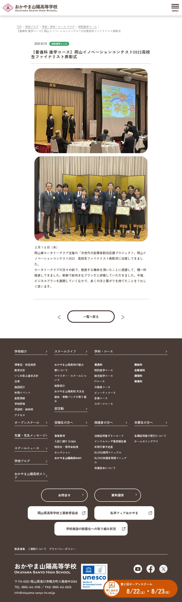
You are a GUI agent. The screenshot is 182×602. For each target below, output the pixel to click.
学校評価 (19, 403)
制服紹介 (59, 385)
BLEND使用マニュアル (107, 452)
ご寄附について (37, 549)
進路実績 (19, 398)
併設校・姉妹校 (23, 409)
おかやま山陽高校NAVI (67, 458)
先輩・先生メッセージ (30, 435)
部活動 (59, 409)
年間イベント (22, 392)
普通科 (98, 364)
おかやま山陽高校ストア (30, 476)
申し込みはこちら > (112, 591)
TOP (19, 26)
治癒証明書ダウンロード (109, 435)
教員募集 (19, 549)
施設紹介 (19, 387)
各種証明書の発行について (150, 435)
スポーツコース (103, 403)
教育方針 (19, 370)
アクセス (19, 415)
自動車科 (139, 370)
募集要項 (59, 435)
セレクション (62, 452)
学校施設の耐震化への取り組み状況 (91, 528)
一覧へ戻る (91, 316)
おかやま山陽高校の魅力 (69, 364)
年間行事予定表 (103, 447)
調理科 (138, 375)
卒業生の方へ (143, 423)
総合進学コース (103, 375)
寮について (61, 370)
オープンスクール (26, 423)
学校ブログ (31, 26)
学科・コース (103, 351)
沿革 (17, 381)
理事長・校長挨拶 (25, 364)
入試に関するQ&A (65, 441)
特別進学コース (87, 26)
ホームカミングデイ (146, 441)
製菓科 (138, 381)
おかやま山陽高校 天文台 (69, 391)
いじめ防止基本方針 (26, 375)
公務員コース (102, 387)
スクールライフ (65, 351)
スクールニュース (26, 448)
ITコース (99, 381)
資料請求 (117, 495)
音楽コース (101, 398)
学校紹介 (20, 351)
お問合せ (64, 495)
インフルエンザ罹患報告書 (110, 441)
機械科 (138, 364)
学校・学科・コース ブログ (58, 26)
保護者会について (105, 468)
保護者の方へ (103, 423)
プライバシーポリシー (62, 549)
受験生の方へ (63, 423)
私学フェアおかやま (124, 513)
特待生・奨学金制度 (66, 447)
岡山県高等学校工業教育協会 (58, 513)
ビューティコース (105, 392)
